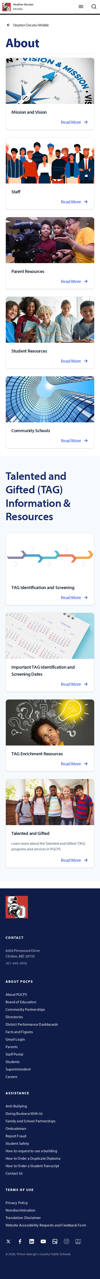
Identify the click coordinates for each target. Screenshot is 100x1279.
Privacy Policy (17, 1202)
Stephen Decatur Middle (31, 25)
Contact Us (14, 1173)
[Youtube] (43, 1241)
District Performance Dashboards (32, 1024)
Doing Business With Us (24, 1113)
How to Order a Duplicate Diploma (33, 1158)
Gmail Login (15, 1039)
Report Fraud (16, 1136)
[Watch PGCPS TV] (78, 1241)
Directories (14, 1016)
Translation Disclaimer (23, 1217)
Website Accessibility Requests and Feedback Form (46, 1225)
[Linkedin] (31, 1241)
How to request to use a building (31, 1150)
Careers (11, 1076)
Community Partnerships (25, 1009)
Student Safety (17, 1143)
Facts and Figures (19, 1031)
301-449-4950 (16, 963)
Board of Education (21, 1002)
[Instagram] (66, 1241)
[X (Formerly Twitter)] (8, 1241)
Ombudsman (16, 1128)
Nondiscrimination (21, 1210)
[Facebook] (20, 1241)
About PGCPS (16, 994)
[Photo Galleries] (55, 1241)
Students (13, 1061)
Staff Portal (14, 1054)
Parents (11, 1046)
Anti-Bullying (16, 1106)
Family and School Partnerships (30, 1121)
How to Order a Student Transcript (32, 1165)
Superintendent (18, 1069)
